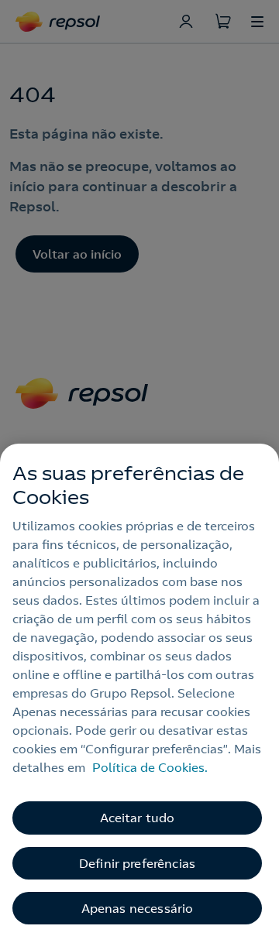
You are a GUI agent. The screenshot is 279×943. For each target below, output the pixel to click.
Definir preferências (137, 863)
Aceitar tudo (137, 817)
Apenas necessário (137, 908)
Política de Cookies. (150, 767)
